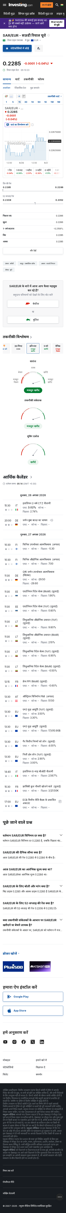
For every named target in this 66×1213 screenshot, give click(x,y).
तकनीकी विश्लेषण (16, 337)
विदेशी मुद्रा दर (45, 14)
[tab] (18, 348)
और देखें (33, 250)
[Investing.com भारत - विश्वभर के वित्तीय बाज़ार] (21, 5)
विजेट (5, 1074)
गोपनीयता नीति (8, 1182)
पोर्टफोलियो (8, 1067)
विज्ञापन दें (40, 1067)
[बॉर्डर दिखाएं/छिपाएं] (24, 96)
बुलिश (36, 319)
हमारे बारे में (41, 1060)
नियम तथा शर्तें (8, 1170)
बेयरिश (36, 303)
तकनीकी (29, 79)
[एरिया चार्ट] (11, 96)
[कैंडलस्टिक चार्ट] (6, 96)
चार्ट (17, 79)
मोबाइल (6, 1060)
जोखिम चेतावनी (9, 1193)
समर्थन (39, 1074)
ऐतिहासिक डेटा (20, 88)
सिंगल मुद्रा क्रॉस (26, 14)
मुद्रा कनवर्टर (34, 88)
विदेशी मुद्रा (9, 14)
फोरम (41, 79)
